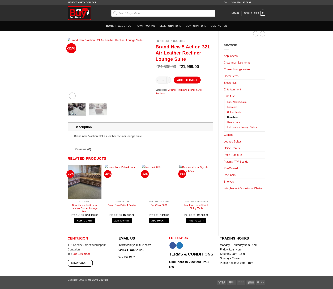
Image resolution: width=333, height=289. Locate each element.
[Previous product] (262, 33)
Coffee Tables (234, 112)
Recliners (230, 175)
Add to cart (187, 80)
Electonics (230, 82)
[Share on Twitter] (165, 101)
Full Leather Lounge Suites (242, 127)
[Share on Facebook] (158, 101)
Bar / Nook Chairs (236, 101)
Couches (232, 117)
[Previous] (74, 69)
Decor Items (231, 76)
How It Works (145, 25)
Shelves (229, 181)
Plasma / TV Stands (236, 161)
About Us (124, 25)
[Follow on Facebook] (257, 2)
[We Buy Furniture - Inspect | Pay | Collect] (82, 13)
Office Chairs (232, 148)
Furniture (229, 96)
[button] (235, 13)
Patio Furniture (233, 154)
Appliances (231, 56)
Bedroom (232, 107)
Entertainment (232, 89)
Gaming (228, 134)
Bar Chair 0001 (159, 205)
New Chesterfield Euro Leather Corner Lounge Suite (84, 208)
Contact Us (219, 25)
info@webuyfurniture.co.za (134, 245)
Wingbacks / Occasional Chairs (243, 188)
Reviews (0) (83, 149)
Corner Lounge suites (237, 69)
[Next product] (255, 33)
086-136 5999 (81, 253)
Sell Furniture (170, 25)
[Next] (144, 69)
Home (110, 25)
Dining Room (234, 122)
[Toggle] (263, 56)
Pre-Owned (231, 168)
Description (83, 127)
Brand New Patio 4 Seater (122, 205)
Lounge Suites (233, 141)
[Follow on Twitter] (264, 2)
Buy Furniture (196, 25)
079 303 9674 (126, 256)
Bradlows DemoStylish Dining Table (196, 207)
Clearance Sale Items (237, 62)
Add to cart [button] (84, 221)
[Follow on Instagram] (260, 2)
